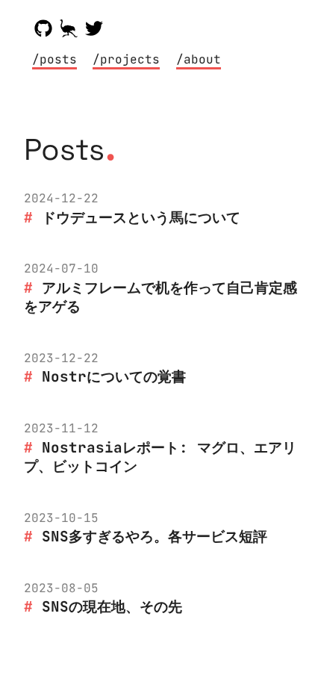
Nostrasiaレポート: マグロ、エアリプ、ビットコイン (160, 457)
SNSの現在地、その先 (112, 606)
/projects (126, 59)
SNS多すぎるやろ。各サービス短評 (154, 536)
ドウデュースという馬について (141, 217)
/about (198, 59)
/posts (54, 59)
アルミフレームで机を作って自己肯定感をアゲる (160, 297)
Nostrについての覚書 (114, 376)
